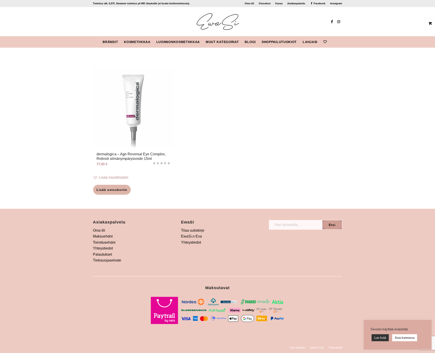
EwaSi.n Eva (191, 236)
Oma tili (249, 3)
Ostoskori (265, 3)
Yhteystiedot (103, 248)
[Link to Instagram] (338, 21)
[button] (133, 177)
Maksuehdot (103, 236)
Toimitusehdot (104, 242)
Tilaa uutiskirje (192, 230)
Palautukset (102, 254)
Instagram (336, 3)
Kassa (279, 3)
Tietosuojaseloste (107, 260)
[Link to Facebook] (332, 21)
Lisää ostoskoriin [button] (112, 190)
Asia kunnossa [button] (404, 337)
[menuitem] (249, 3)
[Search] (332, 42)
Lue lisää (380, 337)
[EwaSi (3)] (218, 21)
